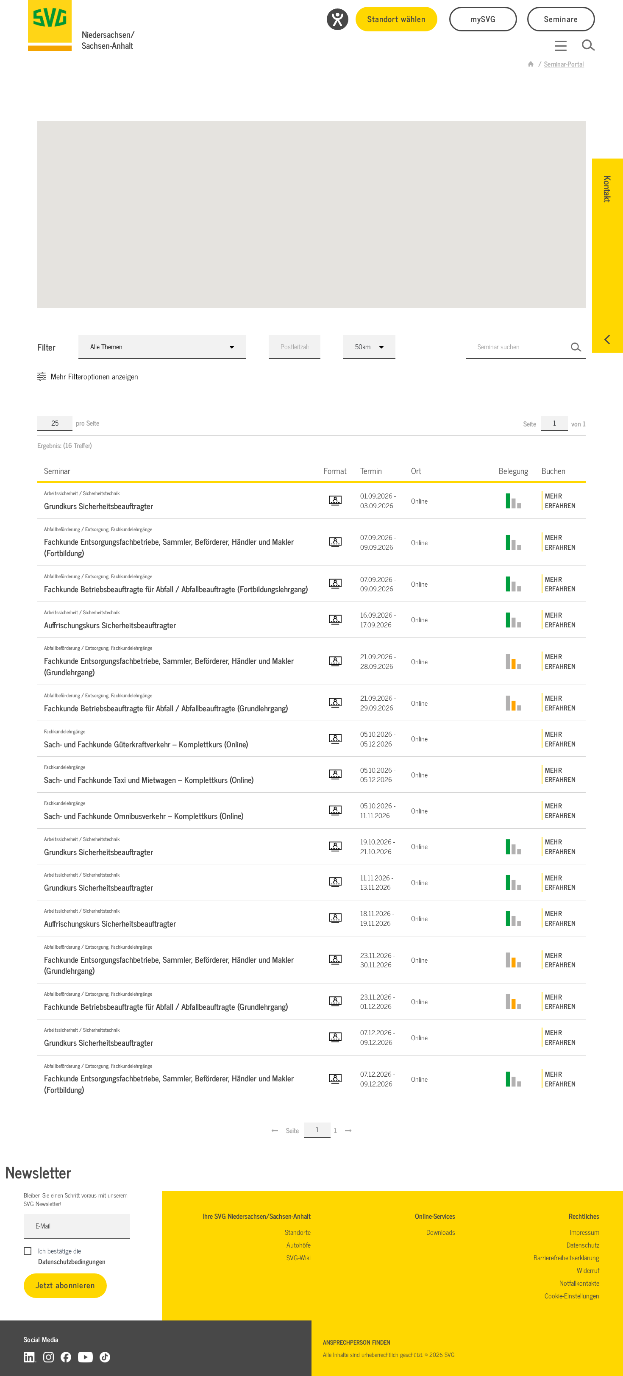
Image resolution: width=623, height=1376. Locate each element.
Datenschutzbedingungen (72, 1261)
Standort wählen (396, 18)
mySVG (483, 18)
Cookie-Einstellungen (572, 1295)
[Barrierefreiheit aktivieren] (337, 19)
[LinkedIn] (30, 1356)
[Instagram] (48, 1356)
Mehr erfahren (560, 500)
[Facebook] (66, 1356)
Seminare (561, 18)
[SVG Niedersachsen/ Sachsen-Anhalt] (50, 25)
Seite (530, 423)
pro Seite (87, 423)
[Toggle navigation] (561, 46)
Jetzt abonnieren (65, 1284)
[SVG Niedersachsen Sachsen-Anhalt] (531, 63)
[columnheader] (177, 470)
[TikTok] (105, 1356)
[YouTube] (85, 1356)
